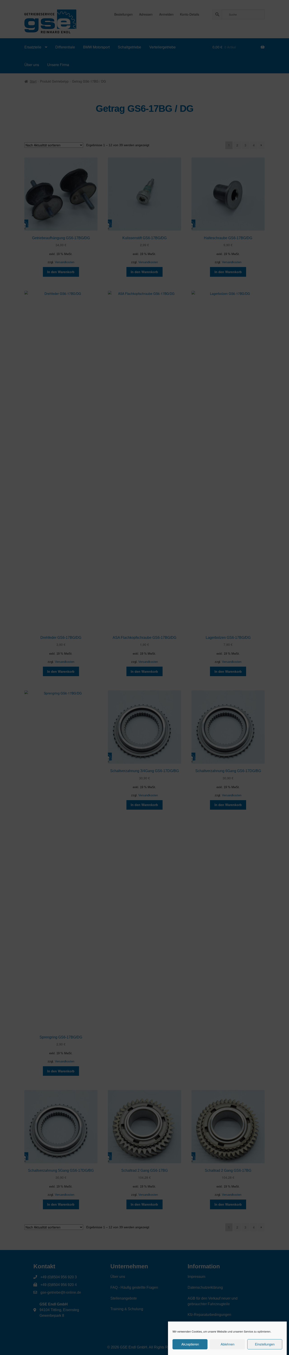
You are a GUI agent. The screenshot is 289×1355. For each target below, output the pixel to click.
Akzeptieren (190, 1344)
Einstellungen (265, 1344)
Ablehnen (227, 1344)
